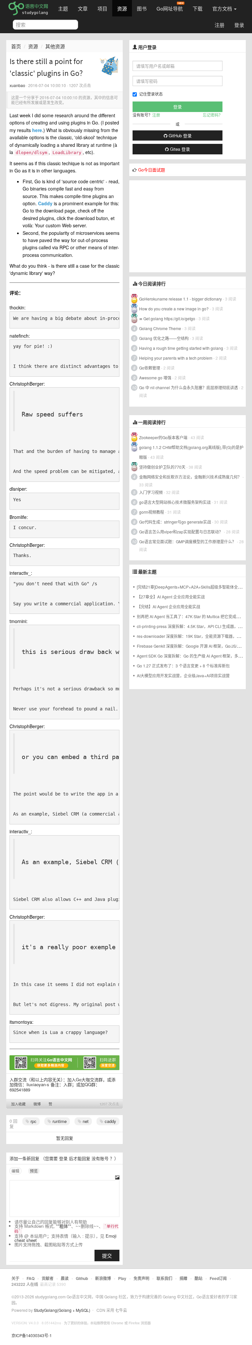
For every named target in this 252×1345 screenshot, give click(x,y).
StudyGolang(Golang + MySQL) (62, 1310)
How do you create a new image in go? (174, 308)
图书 (142, 8)
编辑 (15, 1171)
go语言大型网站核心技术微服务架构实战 (175, 502)
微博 (37, 1104)
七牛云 (121, 1310)
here (37, 130)
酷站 (198, 1278)
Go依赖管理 (149, 367)
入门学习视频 (151, 492)
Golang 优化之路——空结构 (164, 338)
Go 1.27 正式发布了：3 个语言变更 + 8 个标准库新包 (183, 665)
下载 (197, 8)
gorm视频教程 (151, 512)
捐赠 (183, 1278)
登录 (239, 24)
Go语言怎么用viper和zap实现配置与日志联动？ (181, 531)
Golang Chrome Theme (160, 328)
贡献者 (47, 1278)
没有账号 (100, 1158)
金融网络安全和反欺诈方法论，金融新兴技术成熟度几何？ (190, 477)
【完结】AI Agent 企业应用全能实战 (168, 606)
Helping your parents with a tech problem (175, 358)
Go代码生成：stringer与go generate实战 (175, 522)
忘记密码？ (212, 115)
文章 (83, 8)
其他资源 (55, 46)
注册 (219, 24)
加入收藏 (18, 1104)
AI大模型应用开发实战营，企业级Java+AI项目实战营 (183, 675)
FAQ (30, 1278)
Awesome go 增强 (155, 377)
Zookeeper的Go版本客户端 (163, 437)
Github (82, 1278)
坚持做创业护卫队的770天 (162, 467)
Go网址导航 (170, 8)
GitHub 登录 (179, 135)
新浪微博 (103, 1278)
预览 (34, 1171)
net (85, 1121)
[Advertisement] (187, 226)
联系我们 (164, 1278)
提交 (107, 1255)
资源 (122, 8)
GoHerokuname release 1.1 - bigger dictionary (180, 299)
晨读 (65, 1278)
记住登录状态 (151, 94)
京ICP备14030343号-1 (31, 1335)
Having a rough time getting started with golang (181, 348)
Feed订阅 (218, 1278)
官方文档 (222, 8)
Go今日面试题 (151, 170)
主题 (63, 8)
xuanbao (17, 85)
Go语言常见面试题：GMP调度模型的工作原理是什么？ (187, 541)
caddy (109, 1121)
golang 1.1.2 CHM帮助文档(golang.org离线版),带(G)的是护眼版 (191, 452)
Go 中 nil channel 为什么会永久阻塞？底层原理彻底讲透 (188, 387)
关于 (15, 1278)
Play (122, 1278)
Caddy (45, 203)
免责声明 (141, 1278)
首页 (16, 46)
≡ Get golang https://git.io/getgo (167, 318)
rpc (32, 1121)
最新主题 (147, 572)
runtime (59, 1121)
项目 (102, 8)
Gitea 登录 (179, 149)
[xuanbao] (109, 65)
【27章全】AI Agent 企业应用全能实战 (171, 596)
